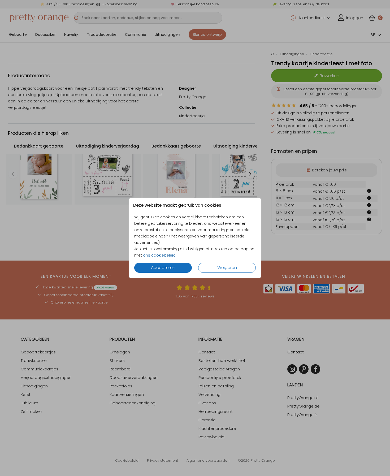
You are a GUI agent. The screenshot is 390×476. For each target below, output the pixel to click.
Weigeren (227, 268)
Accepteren (163, 268)
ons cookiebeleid (159, 255)
